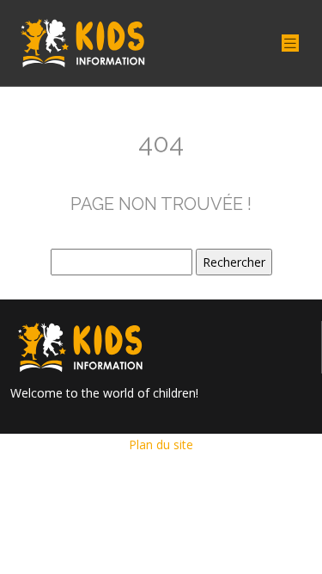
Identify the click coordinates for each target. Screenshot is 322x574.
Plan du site (161, 444)
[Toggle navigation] (290, 43)
